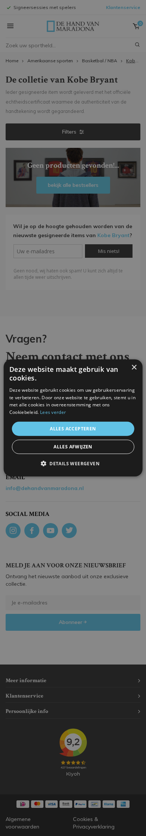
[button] (73, 463)
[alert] (73, 418)
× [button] (134, 367)
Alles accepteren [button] (73, 429)
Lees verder (53, 412)
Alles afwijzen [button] (73, 447)
